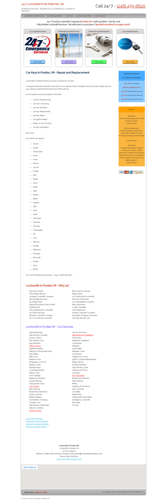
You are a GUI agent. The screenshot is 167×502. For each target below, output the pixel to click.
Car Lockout (34, 386)
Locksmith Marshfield (34, 419)
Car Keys (69, 16)
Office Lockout (35, 346)
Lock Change (100, 16)
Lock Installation (83, 16)
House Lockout (35, 411)
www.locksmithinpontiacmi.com (69, 459)
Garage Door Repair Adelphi (37, 421)
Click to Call (37, 62)
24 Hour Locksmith (55, 16)
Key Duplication (78, 375)
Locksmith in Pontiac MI (34, 16)
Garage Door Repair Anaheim (37, 424)
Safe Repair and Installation (82, 335)
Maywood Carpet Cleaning (36, 427)
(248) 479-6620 (131, 5)
